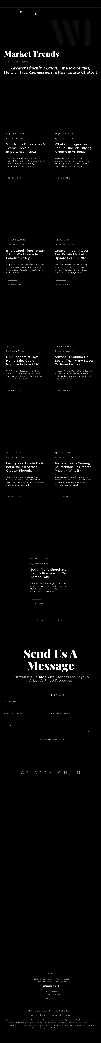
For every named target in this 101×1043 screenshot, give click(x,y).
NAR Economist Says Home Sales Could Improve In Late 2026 (22, 360)
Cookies (55, 1015)
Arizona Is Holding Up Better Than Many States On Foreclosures (74, 360)
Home (6, 62)
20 (58, 620)
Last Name (56, 690)
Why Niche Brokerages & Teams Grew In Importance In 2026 (25, 148)
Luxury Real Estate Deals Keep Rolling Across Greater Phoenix (25, 466)
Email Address (11, 709)
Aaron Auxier (18, 138)
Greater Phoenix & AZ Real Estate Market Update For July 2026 (71, 254)
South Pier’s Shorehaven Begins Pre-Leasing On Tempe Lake (49, 573)
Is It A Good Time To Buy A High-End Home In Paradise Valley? (25, 254)
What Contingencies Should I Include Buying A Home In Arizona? (73, 148)
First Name (9, 697)
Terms (45, 1015)
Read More (15, 178)
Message (8, 720)
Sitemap (66, 1015)
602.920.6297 (11, 1025)
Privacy (35, 1015)
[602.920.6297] (50, 3)
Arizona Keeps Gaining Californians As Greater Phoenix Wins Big (73, 466)
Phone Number (58, 709)
